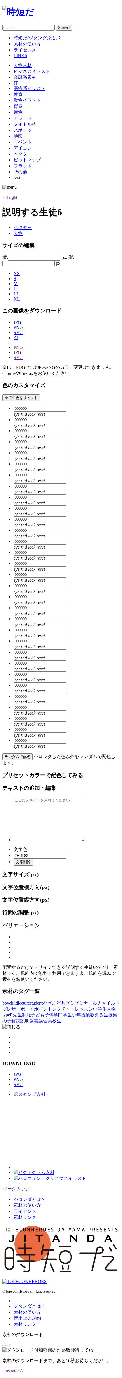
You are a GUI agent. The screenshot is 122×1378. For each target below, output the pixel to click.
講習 (43, 1020)
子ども (38, 1015)
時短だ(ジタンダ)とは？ (38, 37)
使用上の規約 (27, 1318)
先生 (17, 1015)
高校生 (54, 1020)
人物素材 (23, 65)
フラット (23, 165)
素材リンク (25, 1217)
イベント (23, 142)
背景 (18, 106)
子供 (49, 1015)
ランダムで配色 (17, 757)
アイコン (23, 148)
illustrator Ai (13, 1370)
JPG (17, 322)
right (13, 197)
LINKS (20, 55)
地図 (18, 136)
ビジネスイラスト (32, 71)
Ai (16, 337)
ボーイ (27, 1009)
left (5, 197)
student (36, 1003)
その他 (20, 171)
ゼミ (69, 1003)
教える (97, 1015)
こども (58, 1003)
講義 (34, 1020)
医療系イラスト (29, 88)
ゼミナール (85, 1003)
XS (17, 273)
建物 (18, 112)
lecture (24, 1003)
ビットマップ (27, 159)
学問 (58, 1015)
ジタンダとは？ (29, 1199)
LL (16, 293)
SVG (18, 332)
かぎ (47, 1003)
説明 (25, 1020)
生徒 (108, 1015)
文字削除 (23, 862)
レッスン (84, 1009)
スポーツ (23, 130)
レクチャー (63, 1009)
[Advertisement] (56, 1133)
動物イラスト (27, 100)
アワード (23, 118)
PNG (18, 327)
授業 (85, 1015)
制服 (26, 1015)
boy (5, 1003)
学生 (67, 1015)
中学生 (100, 1009)
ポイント (43, 1009)
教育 (18, 94)
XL (17, 299)
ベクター (23, 154)
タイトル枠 (25, 124)
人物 (18, 233)
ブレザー (11, 1009)
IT (16, 83)
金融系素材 (25, 77)
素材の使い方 (27, 43)
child (13, 1003)
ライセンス (25, 49)
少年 (76, 1015)
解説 (15, 1020)
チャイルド (108, 1003)
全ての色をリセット (21, 398)
